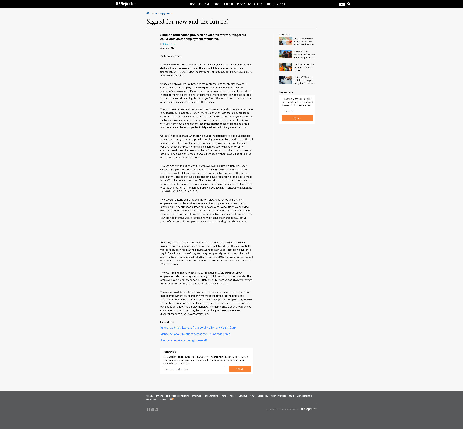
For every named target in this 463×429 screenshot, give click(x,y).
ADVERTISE (281, 4)
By (167, 44)
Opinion (154, 13)
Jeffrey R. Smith (169, 44)
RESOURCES (216, 4)
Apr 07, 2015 (164, 47)
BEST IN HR (228, 4)
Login (342, 4)
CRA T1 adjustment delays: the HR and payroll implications (304, 41)
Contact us (243, 395)
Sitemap (163, 399)
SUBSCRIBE (270, 4)
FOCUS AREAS (203, 4)
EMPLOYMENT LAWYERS (245, 4)
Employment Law (166, 13)
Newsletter (159, 395)
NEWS (192, 4)
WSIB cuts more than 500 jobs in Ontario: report (304, 67)
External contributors (304, 395)
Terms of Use (196, 395)
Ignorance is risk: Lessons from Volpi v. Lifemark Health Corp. (198, 327)
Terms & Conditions (211, 395)
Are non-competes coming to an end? (183, 340)
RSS (170, 399)
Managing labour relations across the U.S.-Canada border (195, 334)
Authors (291, 395)
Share (173, 47)
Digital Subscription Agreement (177, 395)
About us (233, 395)
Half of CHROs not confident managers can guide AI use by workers (303, 80)
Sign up (239, 369)
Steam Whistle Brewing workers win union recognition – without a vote (304, 54)
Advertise (224, 395)
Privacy (252, 395)
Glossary (149, 395)
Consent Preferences (278, 395)
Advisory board (151, 399)
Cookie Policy (263, 395)
